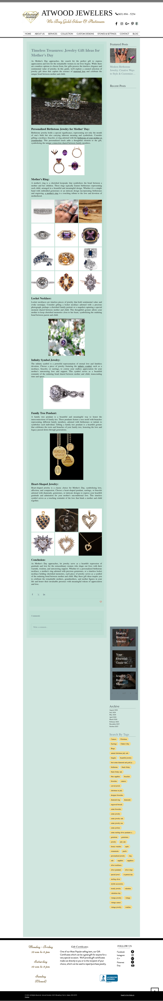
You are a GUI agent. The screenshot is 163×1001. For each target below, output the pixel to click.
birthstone (114, 767)
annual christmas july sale (119, 753)
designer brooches (117, 795)
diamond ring (115, 800)
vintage (127, 898)
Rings (113, 748)
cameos (123, 781)
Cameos (113, 739)
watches (128, 907)
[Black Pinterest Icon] (132, 24)
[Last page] (136, 693)
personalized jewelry (118, 856)
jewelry (113, 842)
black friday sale (116, 772)
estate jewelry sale (117, 818)
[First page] (112, 693)
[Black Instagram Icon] (132, 955)
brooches (114, 781)
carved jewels (115, 786)
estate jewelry (115, 814)
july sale (123, 842)
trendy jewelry (116, 888)
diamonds (127, 800)
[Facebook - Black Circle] (132, 951)
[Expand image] (42, 211)
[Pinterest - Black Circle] (132, 962)
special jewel (115, 874)
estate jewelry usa (117, 823)
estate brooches (116, 809)
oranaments (115, 851)
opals (127, 846)
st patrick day (128, 874)
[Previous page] (118, 693)
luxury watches (116, 846)
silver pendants (116, 870)
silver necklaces (116, 865)
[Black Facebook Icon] (116, 24)
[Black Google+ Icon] (127, 24)
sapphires (130, 860)
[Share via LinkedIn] (44, 594)
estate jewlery (115, 828)
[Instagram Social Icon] (122, 24)
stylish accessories (117, 884)
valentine (128, 888)
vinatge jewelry (116, 898)
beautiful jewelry (125, 758)
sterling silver (115, 879)
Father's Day (125, 744)
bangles (113, 758)
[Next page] (130, 693)
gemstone (114, 837)
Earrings (114, 744)
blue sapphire (115, 776)
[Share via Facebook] (32, 594)
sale (112, 860)
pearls (125, 851)
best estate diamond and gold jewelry (123, 762)
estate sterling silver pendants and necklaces (123, 832)
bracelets (127, 776)
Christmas (123, 739)
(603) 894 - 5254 (126, 14)
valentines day (116, 893)
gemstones (124, 837)
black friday (126, 767)
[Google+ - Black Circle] (132, 958)
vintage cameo (116, 902)
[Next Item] (132, 56)
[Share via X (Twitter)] (38, 594)
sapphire (120, 860)
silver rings (129, 870)
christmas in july (116, 790)
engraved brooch (116, 804)
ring (130, 856)
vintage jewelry (116, 907)
